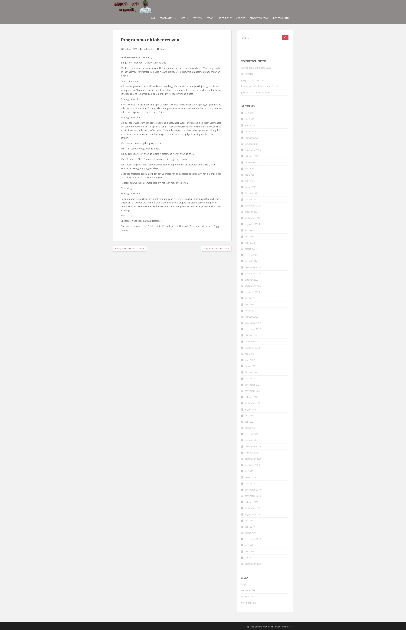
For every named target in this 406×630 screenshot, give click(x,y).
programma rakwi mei (252, 80)
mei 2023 (249, 304)
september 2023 (253, 285)
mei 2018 (249, 551)
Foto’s (210, 18)
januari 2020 (251, 483)
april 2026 (250, 125)
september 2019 (253, 508)
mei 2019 (249, 520)
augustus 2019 (252, 514)
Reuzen (163, 48)
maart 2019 (251, 532)
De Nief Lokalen (281, 18)
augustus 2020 (252, 464)
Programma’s (166, 18)
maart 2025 (251, 187)
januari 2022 (251, 378)
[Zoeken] (285, 37)
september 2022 (253, 341)
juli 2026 (249, 112)
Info (183, 18)
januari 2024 (251, 261)
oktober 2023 (252, 279)
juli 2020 (249, 471)
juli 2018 (249, 545)
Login (244, 584)
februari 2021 (251, 434)
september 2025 (253, 162)
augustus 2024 (252, 224)
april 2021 (250, 421)
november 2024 (253, 205)
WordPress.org (248, 602)
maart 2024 (251, 248)
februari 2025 (251, 193)
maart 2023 (251, 310)
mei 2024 (249, 236)
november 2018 (253, 539)
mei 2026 (249, 119)
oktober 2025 (252, 156)
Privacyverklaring (259, 18)
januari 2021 (251, 440)
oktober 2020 (252, 452)
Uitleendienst (225, 18)
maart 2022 (251, 366)
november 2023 (253, 273)
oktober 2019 (252, 501)
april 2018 (250, 557)
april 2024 (250, 242)
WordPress (288, 626)
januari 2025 (251, 199)
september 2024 (253, 217)
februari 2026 (251, 137)
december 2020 (253, 446)
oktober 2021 (252, 397)
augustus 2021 (252, 409)
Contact (240, 18)
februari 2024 (251, 254)
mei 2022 (249, 353)
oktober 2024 (252, 211)
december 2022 (253, 322)
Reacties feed (248, 596)
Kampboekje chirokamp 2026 (256, 67)
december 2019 (253, 489)
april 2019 (250, 526)
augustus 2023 (252, 292)
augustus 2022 (252, 347)
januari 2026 (251, 143)
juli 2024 (249, 230)
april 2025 (250, 180)
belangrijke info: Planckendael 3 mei (259, 86)
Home (152, 18)
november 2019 (253, 495)
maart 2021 (251, 427)
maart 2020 (251, 477)
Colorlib (270, 626)
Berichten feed (248, 590)
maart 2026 (251, 131)
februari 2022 (251, 372)
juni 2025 (249, 168)
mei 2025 (249, 174)
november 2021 (253, 390)
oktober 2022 (252, 335)
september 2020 (253, 458)
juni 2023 (249, 298)
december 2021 (253, 384)
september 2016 (253, 563)
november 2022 (253, 329)
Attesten (197, 18)
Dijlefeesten (247, 73)
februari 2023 (251, 316)
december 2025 (253, 150)
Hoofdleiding (148, 48)
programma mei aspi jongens (256, 92)
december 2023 (253, 267)
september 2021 (253, 403)
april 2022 (250, 359)
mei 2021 (249, 415)
